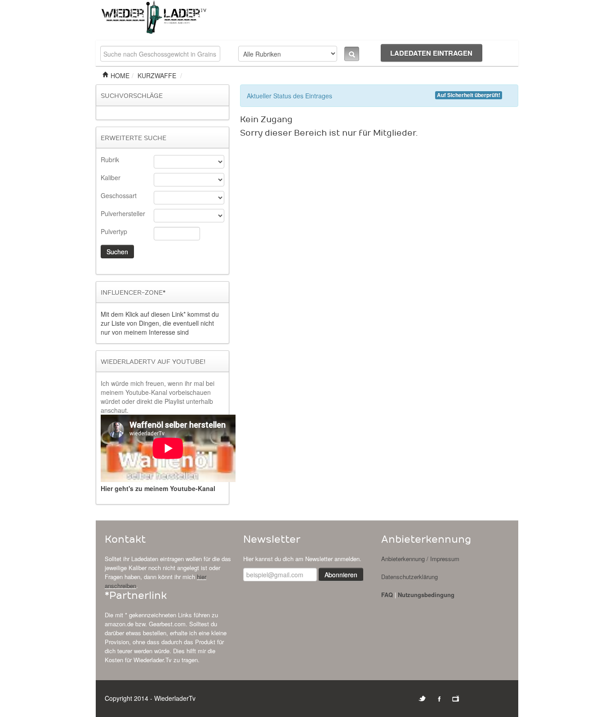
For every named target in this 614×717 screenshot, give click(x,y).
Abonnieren (341, 574)
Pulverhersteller (123, 213)
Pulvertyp (114, 231)
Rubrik (110, 159)
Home (119, 75)
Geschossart (119, 195)
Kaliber (110, 177)
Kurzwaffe (157, 75)
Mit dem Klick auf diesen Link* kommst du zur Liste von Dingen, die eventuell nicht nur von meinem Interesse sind (160, 323)
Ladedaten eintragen (431, 53)
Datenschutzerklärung (409, 576)
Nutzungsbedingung (426, 594)
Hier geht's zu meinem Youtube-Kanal (158, 488)
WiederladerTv (175, 698)
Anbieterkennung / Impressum (420, 558)
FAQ (387, 594)
